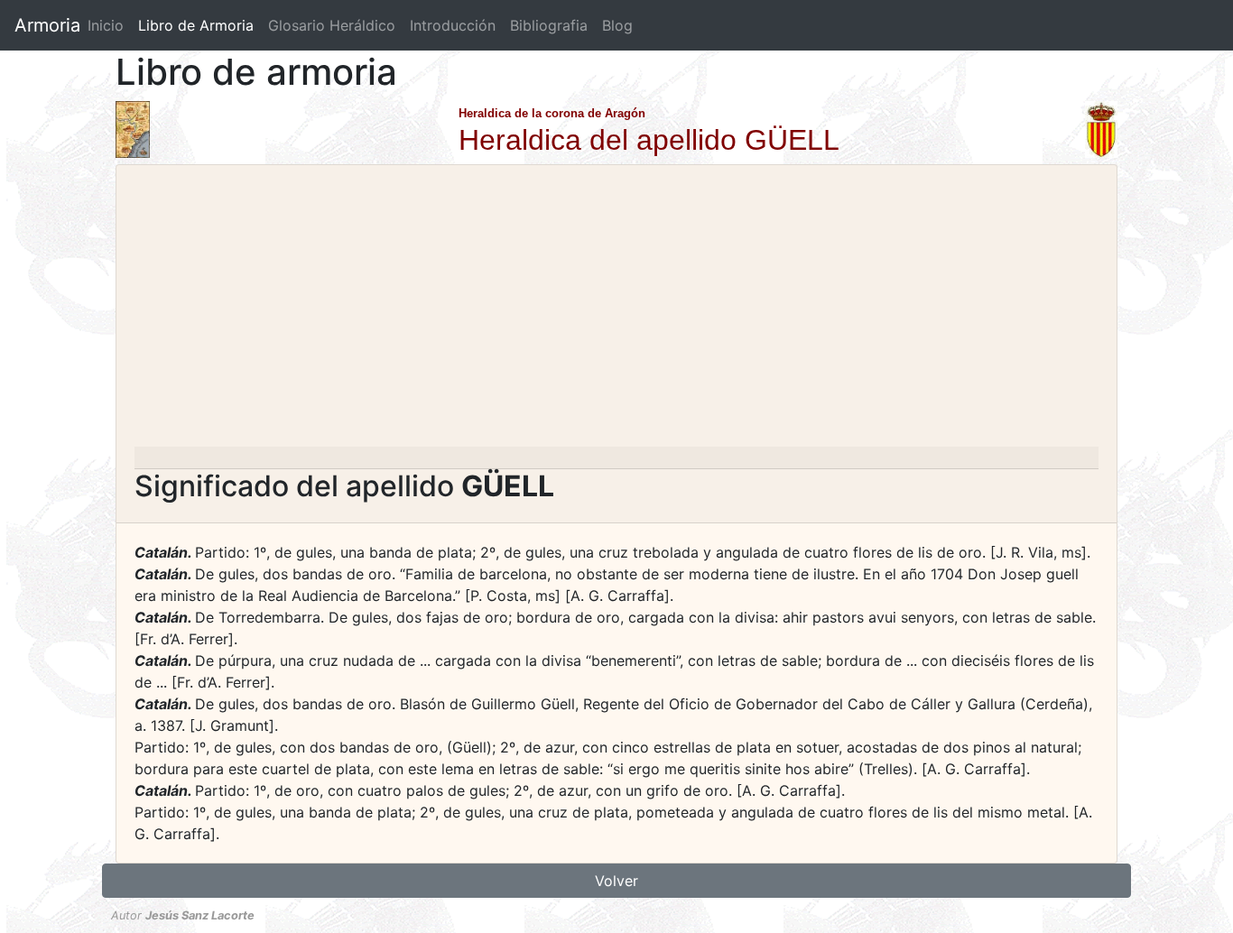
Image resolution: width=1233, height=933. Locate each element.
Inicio (106, 25)
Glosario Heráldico (331, 25)
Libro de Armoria (199, 25)
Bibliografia (549, 25)
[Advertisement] (616, 311)
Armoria (47, 25)
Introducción (453, 25)
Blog (617, 25)
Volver (616, 881)
